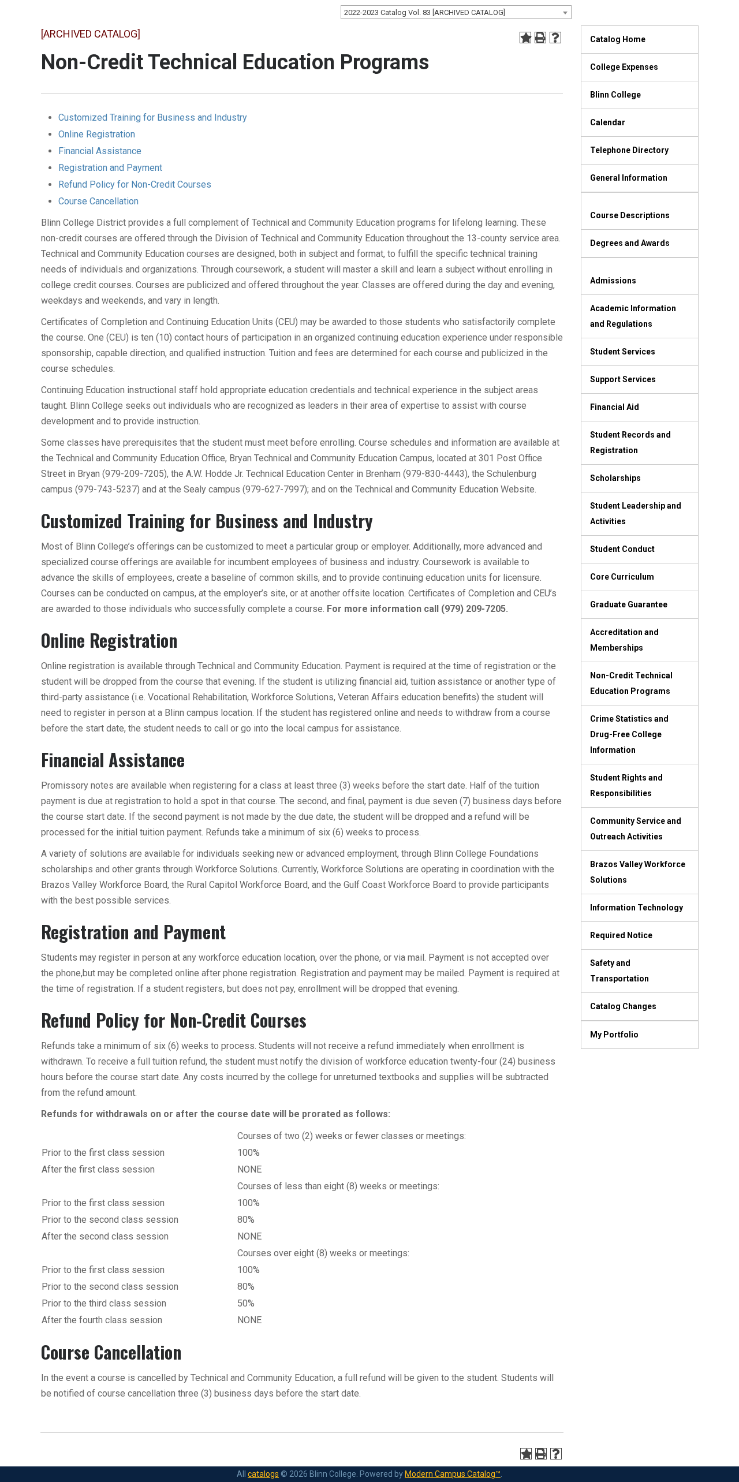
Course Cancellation (98, 201)
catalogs (263, 1474)
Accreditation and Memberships (624, 640)
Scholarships (615, 478)
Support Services (623, 379)
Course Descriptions (630, 215)
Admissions (613, 280)
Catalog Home (617, 39)
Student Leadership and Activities (635, 513)
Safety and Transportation (619, 970)
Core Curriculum (622, 576)
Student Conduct (622, 549)
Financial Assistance (99, 150)
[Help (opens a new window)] (555, 37)
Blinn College (615, 94)
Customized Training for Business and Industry (152, 117)
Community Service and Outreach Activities (635, 828)
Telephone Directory (629, 150)
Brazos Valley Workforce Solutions (637, 872)
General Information (628, 177)
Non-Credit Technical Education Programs (631, 683)
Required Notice (621, 935)
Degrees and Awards (630, 243)
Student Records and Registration (630, 442)
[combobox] (456, 12)
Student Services (622, 351)
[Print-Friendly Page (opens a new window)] (540, 37)
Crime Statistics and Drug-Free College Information (629, 734)
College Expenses (624, 67)
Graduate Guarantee (628, 604)
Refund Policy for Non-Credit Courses (134, 184)
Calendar (607, 122)
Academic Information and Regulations (633, 316)
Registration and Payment (110, 167)
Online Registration (96, 134)
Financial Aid (614, 407)
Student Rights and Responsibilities (626, 785)
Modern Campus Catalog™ (453, 1474)
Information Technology (636, 907)
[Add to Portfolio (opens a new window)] (525, 37)
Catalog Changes (623, 1006)
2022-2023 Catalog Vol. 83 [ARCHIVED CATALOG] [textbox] (424, 12)
